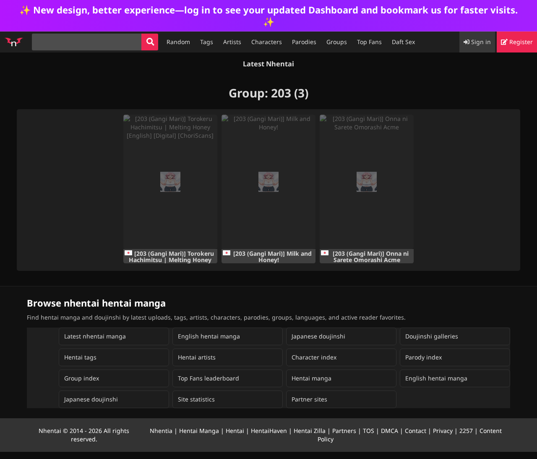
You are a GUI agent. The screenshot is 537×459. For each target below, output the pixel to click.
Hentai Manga (199, 431)
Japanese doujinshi (318, 336)
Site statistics (196, 399)
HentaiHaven (269, 431)
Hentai (235, 431)
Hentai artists (197, 357)
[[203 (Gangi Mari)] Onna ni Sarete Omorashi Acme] (367, 182)
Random (178, 42)
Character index (314, 357)
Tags (206, 42)
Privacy (443, 431)
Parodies (304, 42)
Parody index (423, 357)
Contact (415, 431)
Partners (344, 431)
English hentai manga (209, 336)
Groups (336, 42)
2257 (466, 431)
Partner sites (309, 399)
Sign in (480, 42)
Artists (232, 42)
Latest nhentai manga (95, 336)
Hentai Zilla (310, 431)
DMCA (389, 431)
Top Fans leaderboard (208, 378)
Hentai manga (311, 378)
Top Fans (369, 42)
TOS (368, 431)
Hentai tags (80, 357)
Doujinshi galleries (431, 336)
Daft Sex (403, 42)
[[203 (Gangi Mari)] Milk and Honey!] (268, 182)
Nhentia (161, 431)
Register (520, 42)
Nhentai (50, 431)
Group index (81, 378)
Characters (266, 42)
